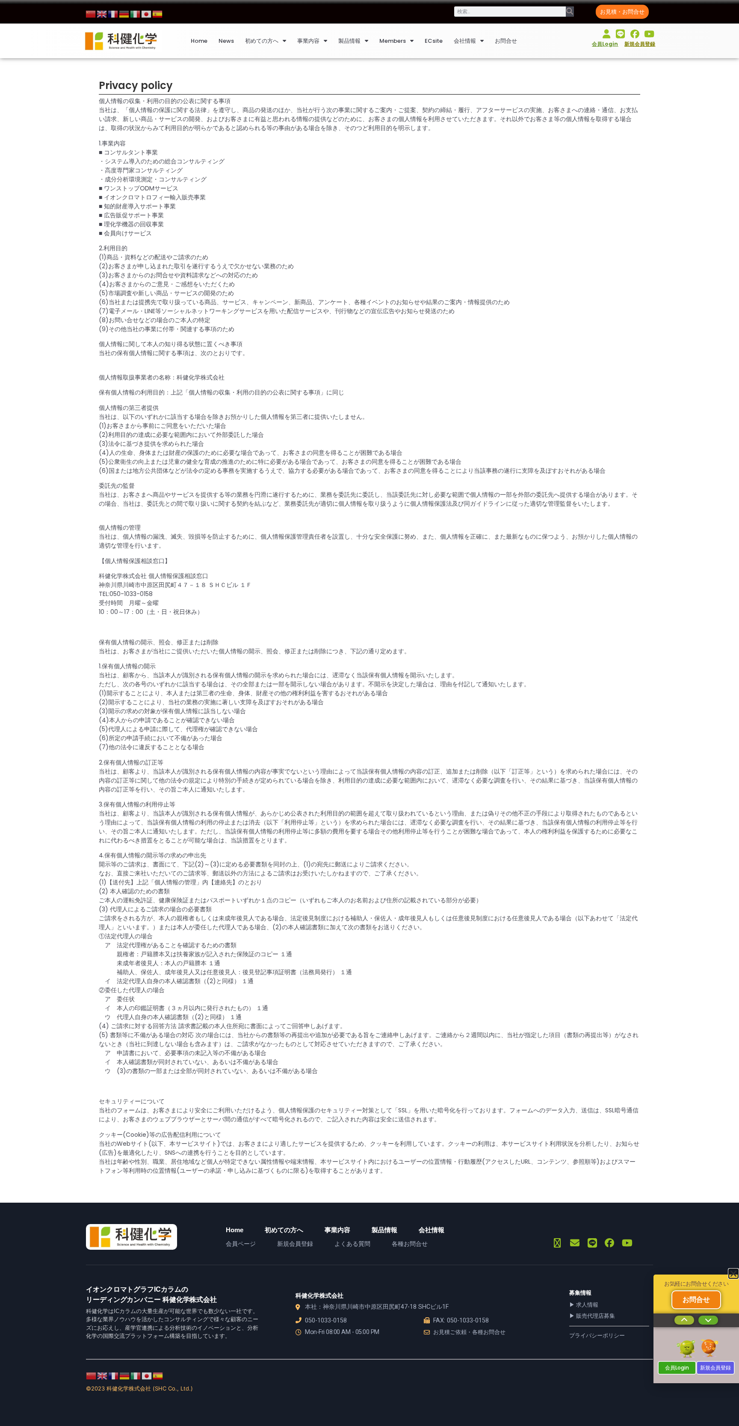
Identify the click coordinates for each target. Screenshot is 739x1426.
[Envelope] (574, 1243)
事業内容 (308, 41)
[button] (733, 1273)
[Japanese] (146, 13)
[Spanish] (157, 13)
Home (199, 41)
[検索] (570, 11)
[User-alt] (557, 1243)
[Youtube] (649, 34)
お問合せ (506, 41)
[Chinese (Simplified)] (91, 13)
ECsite (434, 41)
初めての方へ (261, 41)
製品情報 (349, 41)
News (226, 41)
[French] (113, 13)
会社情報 (465, 41)
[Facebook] (635, 34)
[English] (102, 13)
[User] (606, 34)
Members (392, 41)
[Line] (620, 34)
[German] (124, 13)
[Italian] (135, 13)
